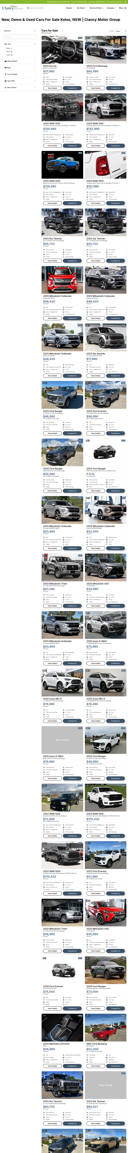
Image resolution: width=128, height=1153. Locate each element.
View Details (52, 88)
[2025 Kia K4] (62, 50)
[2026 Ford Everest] (62, 970)
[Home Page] (13, 8)
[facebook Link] (125, 2)
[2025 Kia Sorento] (105, 337)
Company (110, 8)
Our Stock (81, 8)
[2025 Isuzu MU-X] (62, 682)
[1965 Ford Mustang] (105, 1027)
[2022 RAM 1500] (62, 797)
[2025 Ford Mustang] (105, 50)
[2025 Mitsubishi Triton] (62, 567)
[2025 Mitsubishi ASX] (105, 567)
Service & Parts (96, 8)
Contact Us (72, 88)
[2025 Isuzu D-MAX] (105, 625)
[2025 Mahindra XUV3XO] (62, 1027)
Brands (69, 8)
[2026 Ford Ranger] (105, 970)
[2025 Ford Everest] (105, 395)
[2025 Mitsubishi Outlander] (62, 280)
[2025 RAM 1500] (62, 107)
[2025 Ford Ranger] (62, 395)
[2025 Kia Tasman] (62, 222)
